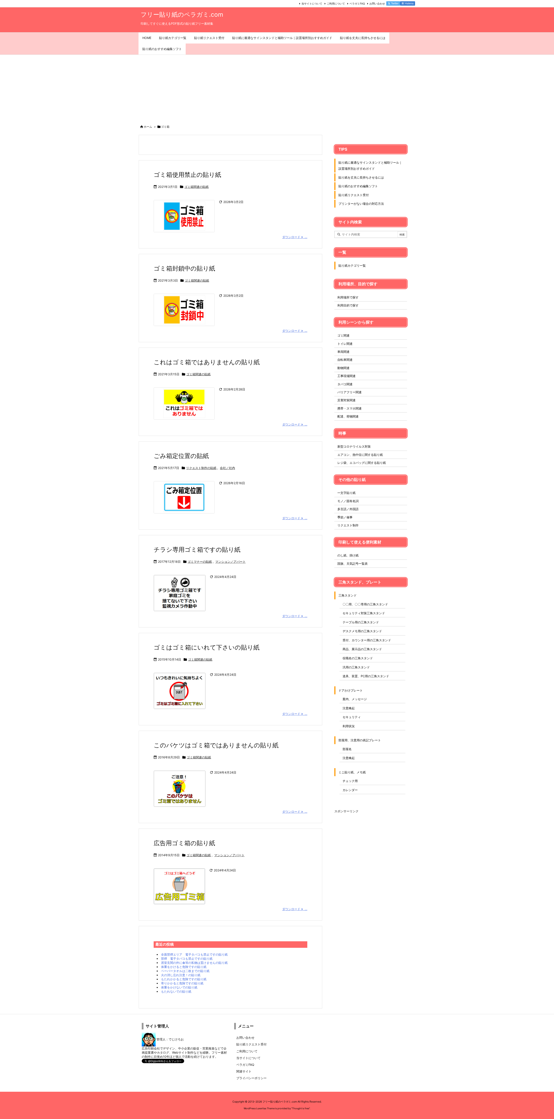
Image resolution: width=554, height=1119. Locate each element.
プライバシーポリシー (251, 1078)
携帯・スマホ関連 (349, 408)
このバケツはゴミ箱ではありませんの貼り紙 (216, 745)
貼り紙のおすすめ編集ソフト (358, 186)
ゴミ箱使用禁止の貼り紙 (187, 174)
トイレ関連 (345, 343)
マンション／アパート (230, 561)
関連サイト (243, 1071)
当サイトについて (311, 3)
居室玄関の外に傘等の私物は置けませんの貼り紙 (194, 962)
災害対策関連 (346, 400)
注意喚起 (349, 708)
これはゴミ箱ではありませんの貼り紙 (207, 362)
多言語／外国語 (348, 509)
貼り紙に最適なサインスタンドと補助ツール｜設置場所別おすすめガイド (370, 165)
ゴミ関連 (343, 335)
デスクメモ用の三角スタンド (362, 631)
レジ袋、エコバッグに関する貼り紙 (361, 462)
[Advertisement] (277, 87)
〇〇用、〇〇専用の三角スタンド (365, 604)
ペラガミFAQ (357, 3)
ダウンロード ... (294, 237)
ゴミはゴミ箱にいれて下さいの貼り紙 (206, 647)
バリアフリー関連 (349, 392)
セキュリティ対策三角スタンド (364, 613)
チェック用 (350, 781)
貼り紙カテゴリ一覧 (352, 265)
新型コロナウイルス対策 (354, 446)
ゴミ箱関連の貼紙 (196, 187)
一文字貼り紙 (346, 493)
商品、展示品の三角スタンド (362, 649)
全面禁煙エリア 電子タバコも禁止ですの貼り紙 (194, 954)
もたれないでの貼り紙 (176, 991)
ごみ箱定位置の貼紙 (181, 456)
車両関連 (343, 351)
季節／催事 (345, 517)
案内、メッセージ (355, 699)
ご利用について (336, 3)
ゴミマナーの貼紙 (200, 561)
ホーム (148, 126)
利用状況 (349, 726)
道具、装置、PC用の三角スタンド (366, 676)
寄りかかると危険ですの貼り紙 (182, 983)
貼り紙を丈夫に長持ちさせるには (361, 177)
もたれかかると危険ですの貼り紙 (183, 979)
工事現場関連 (346, 376)
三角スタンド (347, 595)
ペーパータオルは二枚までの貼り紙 (185, 971)
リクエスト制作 (348, 525)
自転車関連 (345, 359)
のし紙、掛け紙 (348, 555)
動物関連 (343, 368)
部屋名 (347, 749)
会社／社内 (227, 468)
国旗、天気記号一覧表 (352, 563)
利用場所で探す (348, 297)
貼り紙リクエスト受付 (353, 195)
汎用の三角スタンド (356, 667)
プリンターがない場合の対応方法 (361, 203)
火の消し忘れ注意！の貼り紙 (180, 975)
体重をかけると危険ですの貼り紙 (183, 967)
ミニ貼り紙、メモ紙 (352, 772)
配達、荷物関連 (348, 416)
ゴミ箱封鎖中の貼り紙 (184, 268)
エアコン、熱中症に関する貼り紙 (360, 454)
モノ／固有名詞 (348, 501)
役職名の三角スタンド (358, 658)
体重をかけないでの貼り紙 (179, 987)
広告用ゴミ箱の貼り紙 (184, 843)
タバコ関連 (345, 384)
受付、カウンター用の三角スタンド (367, 640)
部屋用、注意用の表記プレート (359, 740)
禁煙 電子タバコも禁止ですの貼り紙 (187, 958)
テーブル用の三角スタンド (361, 622)
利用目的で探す (348, 305)
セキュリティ (352, 717)
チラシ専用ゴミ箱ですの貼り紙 (197, 549)
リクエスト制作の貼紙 (201, 468)
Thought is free (300, 1108)
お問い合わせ (377, 3)
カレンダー (350, 790)
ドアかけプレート (350, 690)
